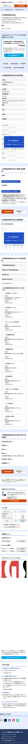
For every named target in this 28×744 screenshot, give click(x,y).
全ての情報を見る (13, 141)
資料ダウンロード (7, 6)
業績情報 (23, 63)
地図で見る (5, 102)
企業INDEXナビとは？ (19, 211)
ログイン (21, 2)
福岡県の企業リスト (9, 9)
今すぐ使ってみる (15, 501)
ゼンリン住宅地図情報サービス (8, 740)
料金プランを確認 (7, 689)
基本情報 (6, 63)
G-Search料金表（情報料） (12, 527)
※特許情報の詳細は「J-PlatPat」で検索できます (13, 456)
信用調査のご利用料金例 (12, 524)
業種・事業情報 (14, 63)
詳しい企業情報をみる (14, 55)
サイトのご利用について (8, 481)
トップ (2, 9)
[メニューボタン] (25, 2)
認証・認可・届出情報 (19, 67)
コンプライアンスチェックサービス (9, 736)
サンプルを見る (21, 541)
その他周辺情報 (7, 67)
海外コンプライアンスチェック (8, 738)
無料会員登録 (21, 6)
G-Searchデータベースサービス (13, 657)
